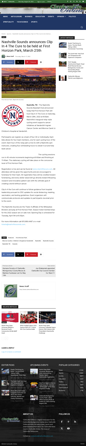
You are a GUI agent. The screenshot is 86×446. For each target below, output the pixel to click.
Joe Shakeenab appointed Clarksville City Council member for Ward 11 (43, 270)
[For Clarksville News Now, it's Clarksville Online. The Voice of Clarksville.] (11, 420)
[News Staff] (3, 56)
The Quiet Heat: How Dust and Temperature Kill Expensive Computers (76, 55)
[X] (80, 1)
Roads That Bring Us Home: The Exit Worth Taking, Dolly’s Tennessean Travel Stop (18, 372)
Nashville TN (6, 244)
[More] (41, 62)
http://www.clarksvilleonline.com (29, 289)
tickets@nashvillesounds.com (13, 224)
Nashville (38, 241)
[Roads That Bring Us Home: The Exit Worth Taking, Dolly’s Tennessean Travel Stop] (63, 45)
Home (3, 34)
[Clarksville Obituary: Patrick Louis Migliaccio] (63, 78)
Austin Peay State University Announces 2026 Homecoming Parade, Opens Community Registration (46, 373)
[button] (81, 27)
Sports (9, 34)
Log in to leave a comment (11, 352)
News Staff (10, 56)
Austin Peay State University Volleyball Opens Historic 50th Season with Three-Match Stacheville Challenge (47, 329)
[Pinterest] (74, 1)
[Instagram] (70, 1)
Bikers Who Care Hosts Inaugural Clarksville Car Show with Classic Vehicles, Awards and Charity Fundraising (18, 394)
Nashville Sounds (48, 241)
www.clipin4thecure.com (42, 169)
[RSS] (77, 1)
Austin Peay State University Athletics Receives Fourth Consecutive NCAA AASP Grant (9, 329)
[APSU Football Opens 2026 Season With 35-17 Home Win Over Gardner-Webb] (28, 317)
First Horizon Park (21, 237)
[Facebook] (67, 1)
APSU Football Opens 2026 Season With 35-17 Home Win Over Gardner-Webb (28, 327)
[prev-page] (3, 338)
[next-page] (6, 338)
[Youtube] (83, 1)
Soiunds (14, 244)
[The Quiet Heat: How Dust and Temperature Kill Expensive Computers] (63, 55)
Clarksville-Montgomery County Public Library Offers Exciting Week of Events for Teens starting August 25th (47, 399)
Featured (11, 237)
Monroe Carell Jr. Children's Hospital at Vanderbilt (17, 241)
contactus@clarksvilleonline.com (42, 436)
